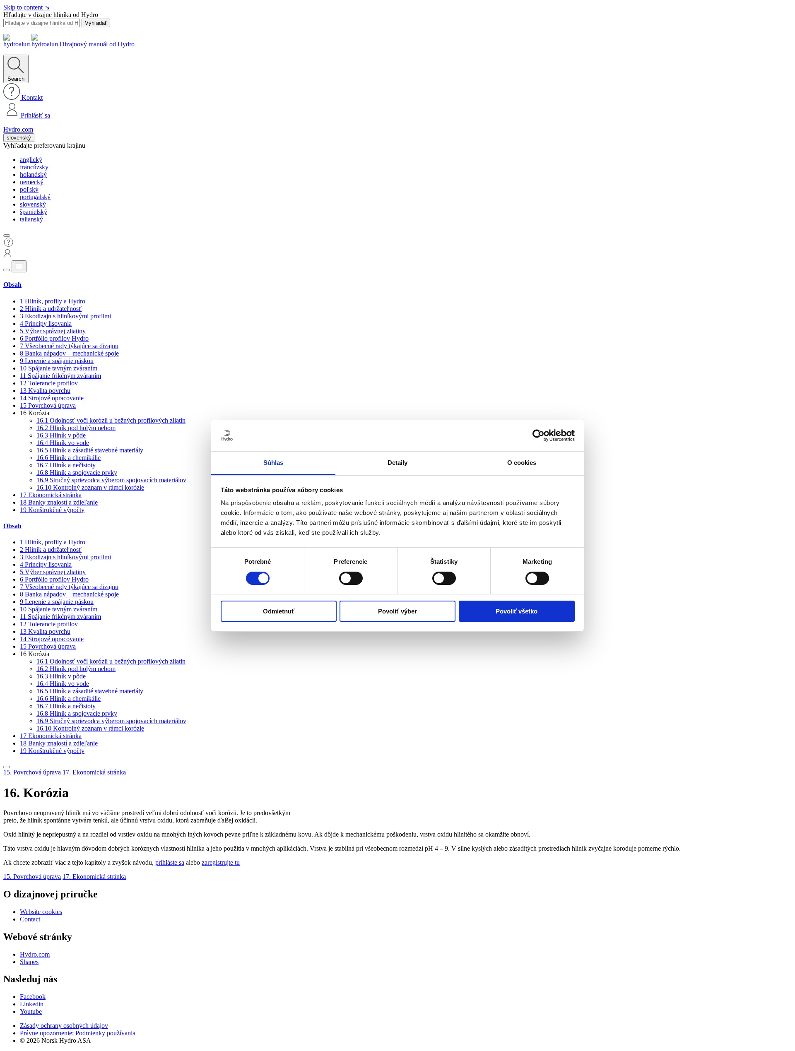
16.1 (111, 420)
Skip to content (26, 7)
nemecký (31, 181)
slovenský (19, 138)
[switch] (351, 578)
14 (52, 398)
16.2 (76, 427)
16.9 (111, 479)
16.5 (89, 450)
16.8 (76, 472)
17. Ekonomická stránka (94, 772)
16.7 (66, 465)
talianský (31, 219)
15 (48, 405)
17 (51, 494)
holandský (33, 174)
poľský (29, 189)
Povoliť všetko (516, 611)
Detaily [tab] (398, 462)
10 (58, 368)
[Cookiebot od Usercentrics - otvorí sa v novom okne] (538, 435)
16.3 (61, 435)
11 (60, 375)
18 (59, 502)
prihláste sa (169, 862)
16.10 (90, 487)
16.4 (62, 442)
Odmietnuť (278, 611)
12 (49, 383)
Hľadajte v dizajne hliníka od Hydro (50, 14)
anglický (31, 159)
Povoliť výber (397, 611)
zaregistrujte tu (221, 862)
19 (52, 509)
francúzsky (34, 167)
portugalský (35, 196)
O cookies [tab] (522, 462)
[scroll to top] (6, 767)
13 (45, 390)
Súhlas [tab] (273, 462)
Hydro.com (18, 129)
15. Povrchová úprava (32, 772)
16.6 (68, 457)
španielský (33, 211)
